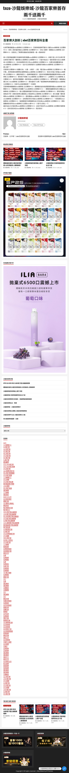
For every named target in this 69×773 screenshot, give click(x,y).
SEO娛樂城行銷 (8, 622)
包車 (4, 555)
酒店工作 (6, 638)
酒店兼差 (6, 583)
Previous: (16, 135)
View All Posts (38, 125)
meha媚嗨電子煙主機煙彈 (11, 523)
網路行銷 (6, 501)
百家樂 (6, 148)
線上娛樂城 (7, 158)
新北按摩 (6, 664)
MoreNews (40, 771)
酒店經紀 (6, 495)
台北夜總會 (6, 625)
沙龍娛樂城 (8, 44)
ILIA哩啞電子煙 (7, 529)
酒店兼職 (6, 490)
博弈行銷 (6, 618)
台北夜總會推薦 (8, 631)
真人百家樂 (15, 156)
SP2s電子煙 (6, 469)
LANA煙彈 (6, 486)
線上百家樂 (28, 158)
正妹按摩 (6, 648)
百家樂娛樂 (60, 154)
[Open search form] (51, 23)
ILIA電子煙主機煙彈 (9, 521)
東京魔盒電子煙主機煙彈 (10, 525)
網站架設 (6, 505)
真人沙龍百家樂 (8, 156)
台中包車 (6, 614)
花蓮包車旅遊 (7, 601)
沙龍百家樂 (17, 152)
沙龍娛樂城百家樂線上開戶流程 (34, 164)
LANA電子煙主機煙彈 (9, 514)
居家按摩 (6, 666)
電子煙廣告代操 (8, 508)
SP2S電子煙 (7, 456)
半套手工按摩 (7, 642)
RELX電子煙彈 (7, 488)
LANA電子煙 (7, 679)
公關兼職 (6, 590)
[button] (3, 23)
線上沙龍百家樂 (36, 156)
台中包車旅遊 (7, 605)
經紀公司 (6, 553)
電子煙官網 (6, 527)
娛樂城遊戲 (17, 150)
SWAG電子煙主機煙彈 (10, 512)
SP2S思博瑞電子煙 (9, 534)
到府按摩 (6, 668)
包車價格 (6, 560)
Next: (52, 135)
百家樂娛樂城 (6, 36)
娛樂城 (6, 150)
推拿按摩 (6, 547)
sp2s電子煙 (6, 449)
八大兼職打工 (7, 445)
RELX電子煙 (6, 453)
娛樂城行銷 (6, 620)
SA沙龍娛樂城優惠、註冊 (10, 419)
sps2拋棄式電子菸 (8, 471)
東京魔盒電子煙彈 (8, 484)
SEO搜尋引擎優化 (8, 503)
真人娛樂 (18, 154)
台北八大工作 (7, 497)
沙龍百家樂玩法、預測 (10, 403)
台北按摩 (6, 644)
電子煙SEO (6, 510)
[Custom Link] (64, 768)
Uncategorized (7, 705)
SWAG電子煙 (7, 538)
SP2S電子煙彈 (7, 475)
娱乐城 (6, 152)
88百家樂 (17, 148)
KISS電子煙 (6, 451)
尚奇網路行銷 (7, 551)
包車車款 (6, 564)
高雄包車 (6, 607)
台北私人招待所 (8, 540)
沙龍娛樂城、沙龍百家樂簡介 (12, 407)
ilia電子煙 (6, 460)
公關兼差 (6, 588)
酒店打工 (6, 657)
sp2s (4, 443)
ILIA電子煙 (6, 447)
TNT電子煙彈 (7, 573)
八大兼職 (6, 493)
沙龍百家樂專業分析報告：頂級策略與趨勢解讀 (17, 399)
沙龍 (40, 152)
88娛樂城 (11, 148)
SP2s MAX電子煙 (8, 464)
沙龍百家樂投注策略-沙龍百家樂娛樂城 (15, 411)
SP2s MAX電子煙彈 (9, 467)
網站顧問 (6, 462)
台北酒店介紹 (7, 629)
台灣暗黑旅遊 (7, 549)
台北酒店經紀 (7, 499)
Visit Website (24, 125)
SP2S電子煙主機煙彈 (9, 518)
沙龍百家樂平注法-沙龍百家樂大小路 (14, 415)
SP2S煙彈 (6, 479)
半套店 (5, 646)
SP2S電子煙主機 (8, 482)
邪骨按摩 (6, 633)
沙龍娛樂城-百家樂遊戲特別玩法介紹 (55, 164)
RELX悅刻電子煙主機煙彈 (11, 516)
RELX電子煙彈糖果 (8, 473)
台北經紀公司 (7, 661)
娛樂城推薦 (11, 150)
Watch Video (62, 23)
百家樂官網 (57, 156)
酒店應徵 (6, 586)
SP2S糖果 (6, 536)
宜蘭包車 (6, 609)
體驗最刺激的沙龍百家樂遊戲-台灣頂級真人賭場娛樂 (12, 164)
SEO (4, 579)
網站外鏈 (6, 599)
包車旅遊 (6, 568)
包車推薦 (6, 557)
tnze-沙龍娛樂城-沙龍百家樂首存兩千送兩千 (34, 11)
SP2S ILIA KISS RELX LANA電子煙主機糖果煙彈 (16, 383)
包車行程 (6, 566)
